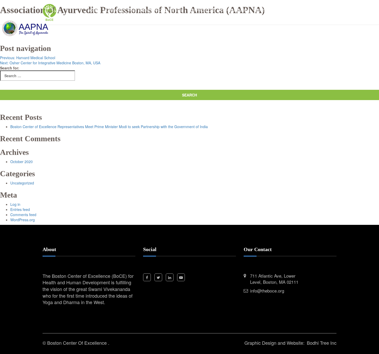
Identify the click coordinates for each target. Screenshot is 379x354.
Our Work (113, 10)
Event (300, 10)
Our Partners (234, 10)
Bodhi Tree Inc (321, 343)
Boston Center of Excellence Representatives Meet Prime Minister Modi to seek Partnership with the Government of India (109, 126)
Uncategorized (22, 182)
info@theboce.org (267, 290)
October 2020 (21, 161)
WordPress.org (22, 219)
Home (92, 10)
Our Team (263, 10)
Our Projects (201, 10)
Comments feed (23, 214)
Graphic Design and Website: (274, 343)
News (283, 10)
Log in (15, 204)
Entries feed (20, 209)
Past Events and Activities (155, 10)
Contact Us (322, 10)
